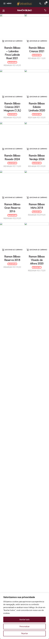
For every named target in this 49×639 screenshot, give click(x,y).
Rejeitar (24, 633)
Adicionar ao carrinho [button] (13, 41)
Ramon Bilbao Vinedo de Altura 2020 (37, 260)
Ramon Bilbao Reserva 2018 (12, 258)
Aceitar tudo (24, 619)
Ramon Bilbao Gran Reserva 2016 (12, 208)
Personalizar (24, 626)
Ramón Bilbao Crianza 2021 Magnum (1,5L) (12, 107)
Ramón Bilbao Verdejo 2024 (37, 157)
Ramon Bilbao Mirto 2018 (37, 206)
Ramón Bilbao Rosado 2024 (12, 157)
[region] (24, 616)
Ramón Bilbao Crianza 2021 (37, 49)
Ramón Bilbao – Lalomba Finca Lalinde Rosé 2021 (12, 53)
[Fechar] (46, 595)
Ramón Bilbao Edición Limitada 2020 (37, 107)
